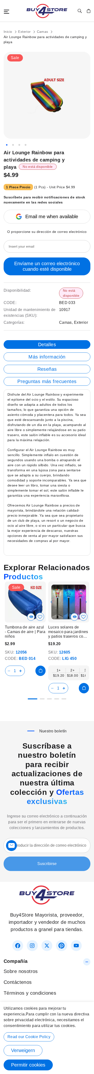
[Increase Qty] (21, 670)
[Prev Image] (51, 602)
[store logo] (47, 11)
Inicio (8, 32)
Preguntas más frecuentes (46, 381)
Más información (46, 356)
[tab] (47, 344)
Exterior (25, 32)
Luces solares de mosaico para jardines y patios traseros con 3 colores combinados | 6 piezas (68, 632)
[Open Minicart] (88, 11)
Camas (43, 32)
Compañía (15, 961)
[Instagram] (32, 945)
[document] (47, 1038)
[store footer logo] (47, 902)
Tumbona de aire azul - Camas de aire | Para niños (25, 631)
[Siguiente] (86, 599)
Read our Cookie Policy (28, 1037)
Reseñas (47, 369)
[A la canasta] (40, 671)
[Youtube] (76, 945)
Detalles (47, 344)
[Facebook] (17, 945)
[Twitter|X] (46, 945)
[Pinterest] (61, 945)
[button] (7, 145)
